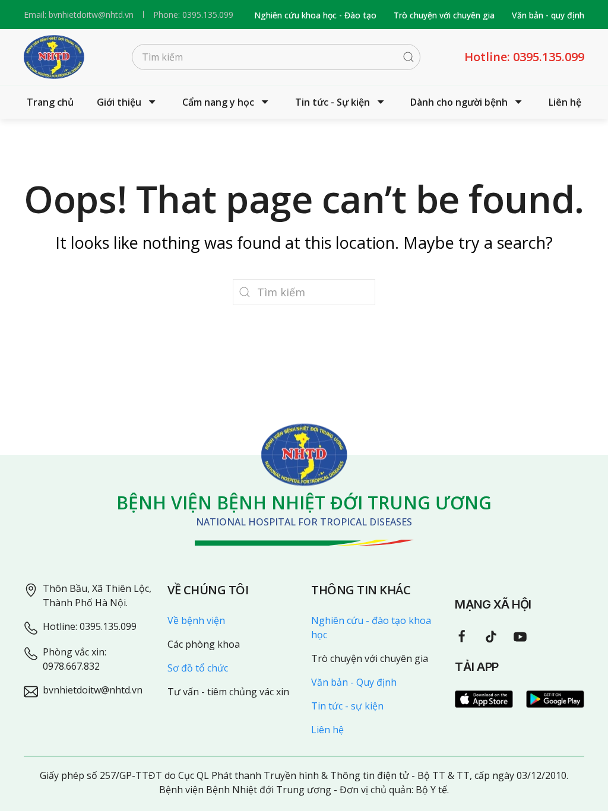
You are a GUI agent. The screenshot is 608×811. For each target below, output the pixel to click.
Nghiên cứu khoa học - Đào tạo (315, 15)
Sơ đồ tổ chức (197, 667)
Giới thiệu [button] (119, 102)
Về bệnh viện (196, 620)
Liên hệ (565, 102)
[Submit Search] (408, 57)
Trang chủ (50, 102)
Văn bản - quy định (548, 15)
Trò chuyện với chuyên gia (444, 15)
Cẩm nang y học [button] (218, 102)
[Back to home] (54, 57)
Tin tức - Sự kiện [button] (332, 102)
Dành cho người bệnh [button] (459, 102)
